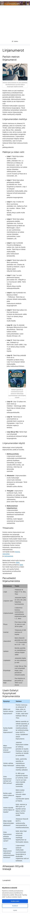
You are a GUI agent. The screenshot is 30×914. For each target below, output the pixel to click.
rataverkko (6, 554)
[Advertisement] (15, 22)
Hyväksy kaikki (15, 901)
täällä (17, 562)
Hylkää (15, 910)
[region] (15, 899)
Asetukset (15, 905)
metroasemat (8, 556)
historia (17, 552)
